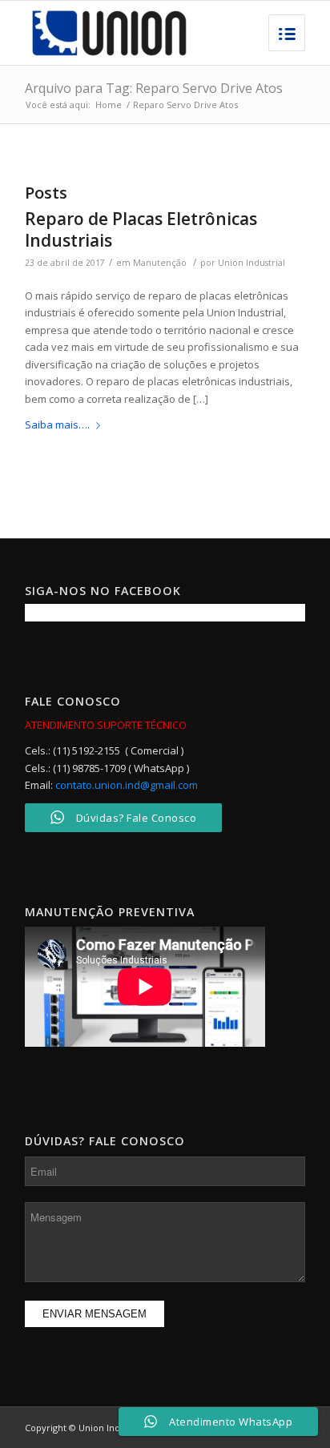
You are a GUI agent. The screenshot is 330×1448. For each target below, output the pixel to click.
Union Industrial (251, 262)
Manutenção (160, 262)
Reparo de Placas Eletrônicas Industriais (141, 229)
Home (108, 105)
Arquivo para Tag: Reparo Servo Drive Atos (154, 88)
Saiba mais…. (57, 424)
